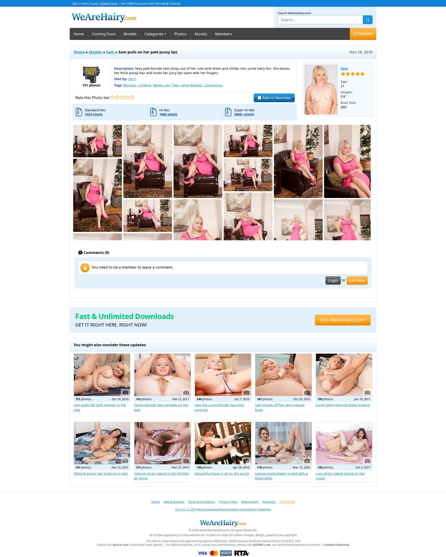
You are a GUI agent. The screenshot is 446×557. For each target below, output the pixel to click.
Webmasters (250, 502)
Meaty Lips (161, 85)
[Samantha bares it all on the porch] (223, 443)
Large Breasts (191, 85)
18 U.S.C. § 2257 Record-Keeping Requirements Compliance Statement (223, 509)
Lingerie (144, 85)
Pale (175, 85)
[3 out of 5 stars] (122, 97)
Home (78, 33)
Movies (201, 33)
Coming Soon (104, 33)
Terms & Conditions (201, 502)
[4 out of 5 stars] (127, 97)
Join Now (357, 280)
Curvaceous (213, 85)
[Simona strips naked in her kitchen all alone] (162, 443)
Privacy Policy (228, 502)
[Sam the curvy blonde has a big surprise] (223, 374)
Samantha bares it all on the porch (222, 473)
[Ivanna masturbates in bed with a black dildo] (283, 443)
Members (223, 33)
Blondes (129, 85)
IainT (132, 79)
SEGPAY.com (262, 545)
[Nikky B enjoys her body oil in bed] (102, 443)
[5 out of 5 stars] (131, 97)
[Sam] (321, 90)
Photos (180, 33)
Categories (154, 33)
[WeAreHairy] (223, 523)
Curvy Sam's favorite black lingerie (343, 405)
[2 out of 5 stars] (117, 97)
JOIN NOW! (363, 33)
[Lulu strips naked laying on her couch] (344, 443)
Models (130, 33)
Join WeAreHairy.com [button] (343, 320)
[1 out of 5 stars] (112, 97)
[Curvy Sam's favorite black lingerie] (344, 374)
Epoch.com (121, 545)
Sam (110, 52)
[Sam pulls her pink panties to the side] (102, 374)
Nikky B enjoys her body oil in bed (101, 473)
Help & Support (173, 502)
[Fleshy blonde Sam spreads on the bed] (162, 374)
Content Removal (336, 545)
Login (333, 280)
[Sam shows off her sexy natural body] (283, 374)
